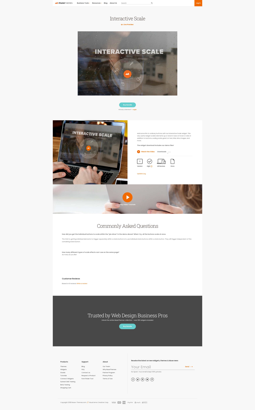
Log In (198, 3)
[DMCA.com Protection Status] (145, 402)
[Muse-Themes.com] (63, 3)
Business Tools (83, 3)
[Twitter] (138, 379)
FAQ (83, 369)
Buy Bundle (127, 105)
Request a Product (89, 375)
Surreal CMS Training (67, 382)
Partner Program (109, 372)
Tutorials (63, 375)
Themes (63, 366)
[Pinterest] (152, 379)
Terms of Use (108, 379)
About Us (113, 3)
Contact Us (86, 372)
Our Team (106, 366)
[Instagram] (142, 379)
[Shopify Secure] (137, 402)
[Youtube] (147, 379)
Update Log (141, 174)
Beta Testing (65, 385)
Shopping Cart (65, 388)
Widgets (63, 369)
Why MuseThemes (109, 369)
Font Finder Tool (87, 379)
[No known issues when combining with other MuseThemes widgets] (151, 166)
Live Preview (128, 24)
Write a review (82, 283)
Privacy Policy (107, 375)
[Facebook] (133, 379)
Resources (96, 3)
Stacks (62, 372)
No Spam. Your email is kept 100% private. (146, 372)
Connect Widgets (67, 379)
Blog (105, 3)
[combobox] (137, 3)
